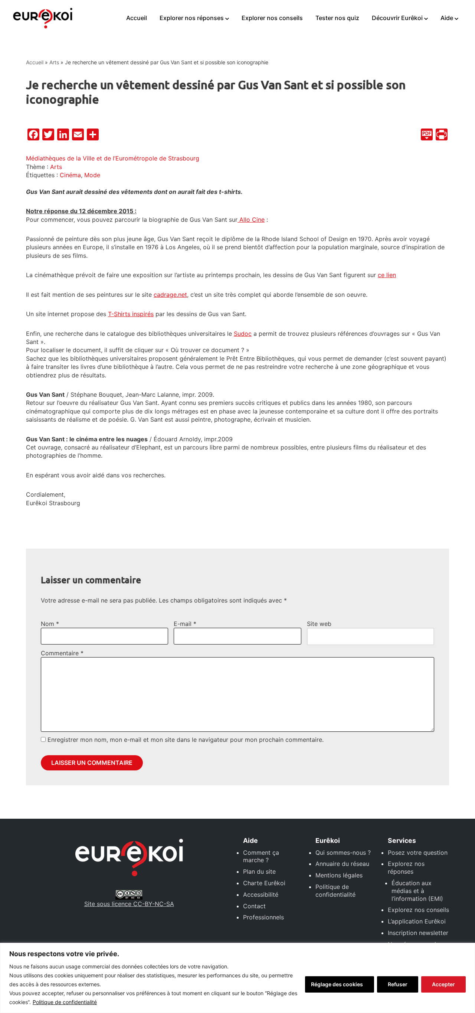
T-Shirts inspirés (131, 314)
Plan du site (259, 871)
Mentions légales (339, 875)
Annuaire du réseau (342, 863)
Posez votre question (418, 852)
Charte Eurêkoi (264, 883)
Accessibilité (260, 894)
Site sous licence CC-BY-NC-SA (129, 904)
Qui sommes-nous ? (343, 852)
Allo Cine (251, 219)
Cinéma (70, 175)
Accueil (136, 18)
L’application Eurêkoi (417, 921)
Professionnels (263, 917)
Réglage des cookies (337, 984)
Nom (50, 623)
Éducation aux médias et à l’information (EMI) (417, 890)
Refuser (397, 984)
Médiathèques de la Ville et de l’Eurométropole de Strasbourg (112, 158)
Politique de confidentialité (65, 1002)
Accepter (443, 984)
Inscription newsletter (418, 932)
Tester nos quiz (337, 18)
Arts (54, 62)
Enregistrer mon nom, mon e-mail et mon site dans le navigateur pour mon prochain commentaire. (186, 739)
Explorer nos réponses (192, 18)
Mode (92, 175)
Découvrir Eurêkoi (397, 18)
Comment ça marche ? (261, 856)
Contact (254, 906)
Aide (446, 18)
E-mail (185, 623)
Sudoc (243, 333)
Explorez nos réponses (406, 867)
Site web (319, 623)
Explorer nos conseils (272, 18)
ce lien (387, 275)
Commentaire (62, 653)
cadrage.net (170, 294)
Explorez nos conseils (418, 909)
